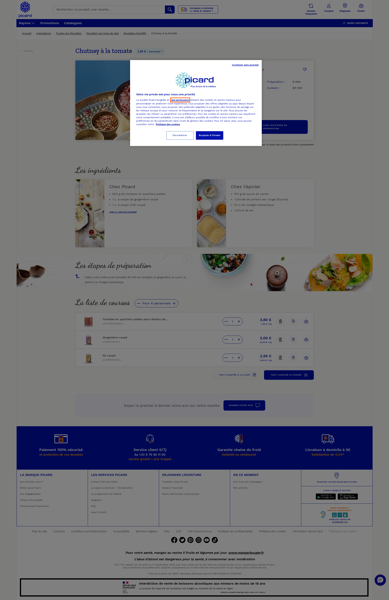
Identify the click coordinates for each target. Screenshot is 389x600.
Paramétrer (180, 135)
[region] (196, 103)
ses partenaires (180, 100)
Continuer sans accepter (245, 65)
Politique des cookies (168, 124)
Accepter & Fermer (210, 135)
